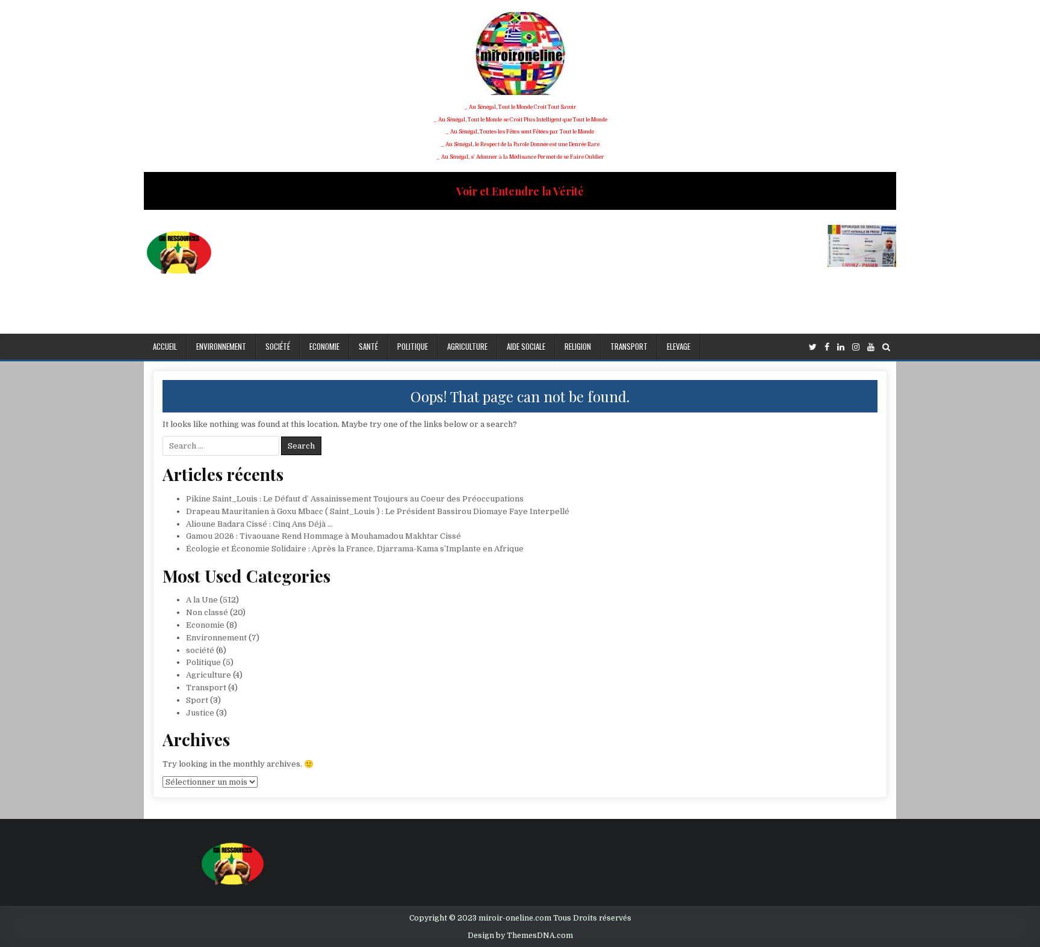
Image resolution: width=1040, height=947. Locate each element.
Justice (200, 712)
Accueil (165, 346)
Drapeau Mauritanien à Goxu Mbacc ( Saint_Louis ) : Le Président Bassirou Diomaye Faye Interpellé (377, 511)
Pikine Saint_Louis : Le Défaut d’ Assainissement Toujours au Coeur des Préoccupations (355, 498)
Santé (368, 346)
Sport (197, 700)
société (277, 346)
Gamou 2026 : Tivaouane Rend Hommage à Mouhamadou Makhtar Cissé (323, 536)
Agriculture (467, 346)
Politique (412, 346)
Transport (629, 346)
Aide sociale (526, 346)
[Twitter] (813, 347)
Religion (578, 346)
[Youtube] (870, 347)
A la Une (202, 599)
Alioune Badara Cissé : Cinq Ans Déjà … (259, 524)
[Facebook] (827, 347)
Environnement (221, 346)
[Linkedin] (840, 347)
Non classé (207, 612)
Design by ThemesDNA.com (520, 935)
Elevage (678, 346)
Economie (324, 346)
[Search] (886, 347)
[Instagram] (855, 347)
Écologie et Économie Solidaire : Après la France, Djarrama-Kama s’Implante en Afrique (355, 548)
